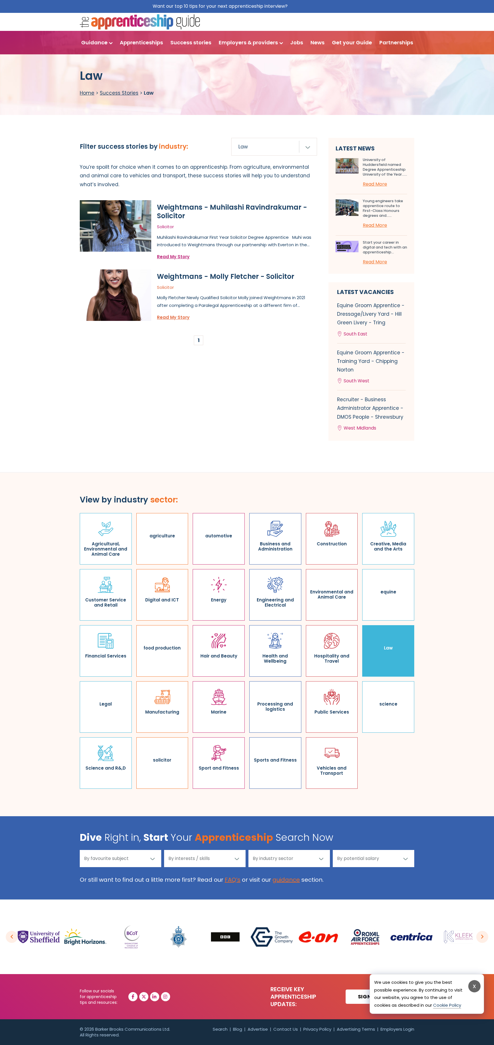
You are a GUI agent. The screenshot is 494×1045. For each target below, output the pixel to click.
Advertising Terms (356, 1029)
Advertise (258, 1029)
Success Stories (119, 93)
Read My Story (173, 257)
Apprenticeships (141, 42)
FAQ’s (232, 880)
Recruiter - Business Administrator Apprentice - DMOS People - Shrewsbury (370, 413)
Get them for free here (315, 6)
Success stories (190, 42)
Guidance (94, 42)
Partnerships (396, 42)
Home (87, 93)
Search (220, 1029)
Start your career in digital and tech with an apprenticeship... (385, 247)
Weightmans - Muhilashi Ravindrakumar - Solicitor (232, 211)
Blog (237, 1029)
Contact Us (285, 1029)
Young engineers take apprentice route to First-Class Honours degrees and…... (383, 208)
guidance (286, 880)
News (317, 42)
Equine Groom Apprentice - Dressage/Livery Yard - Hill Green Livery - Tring (371, 319)
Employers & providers (248, 42)
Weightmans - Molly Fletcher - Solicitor (225, 276)
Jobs (296, 42)
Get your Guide (352, 42)
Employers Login (397, 1029)
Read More (375, 184)
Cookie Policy (447, 1005)
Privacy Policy (317, 1029)
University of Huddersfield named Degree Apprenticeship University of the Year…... (385, 167)
